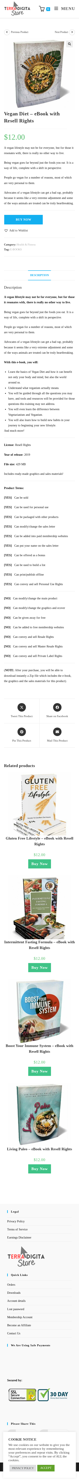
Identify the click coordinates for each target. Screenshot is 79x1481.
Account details (16, 1300)
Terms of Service (17, 1229)
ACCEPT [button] (46, 1468)
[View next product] (72, 32)
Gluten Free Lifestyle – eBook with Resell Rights (39, 841)
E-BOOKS (16, 249)
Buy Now (23, 219)
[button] (69, 44)
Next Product (61, 32)
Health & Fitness (26, 244)
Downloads (13, 1292)
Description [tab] (39, 275)
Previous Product (19, 32)
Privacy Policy (16, 1221)
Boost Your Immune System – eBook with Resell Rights (39, 1049)
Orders (11, 1284)
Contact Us (13, 1333)
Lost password (15, 1309)
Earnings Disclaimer (19, 1237)
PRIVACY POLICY (23, 1468)
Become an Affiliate (19, 1325)
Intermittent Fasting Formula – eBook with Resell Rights (39, 945)
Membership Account (19, 1317)
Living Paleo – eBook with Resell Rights (39, 1149)
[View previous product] (7, 32)
